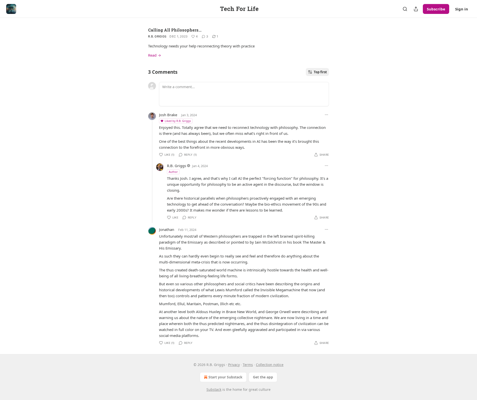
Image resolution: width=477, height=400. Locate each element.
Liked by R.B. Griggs (178, 121)
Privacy (234, 364)
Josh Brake (168, 114)
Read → (154, 55)
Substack (213, 389)
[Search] (405, 9)
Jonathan (166, 229)
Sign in (461, 8)
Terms (248, 364)
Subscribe (436, 8)
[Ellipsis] (326, 115)
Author (173, 172)
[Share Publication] (416, 9)
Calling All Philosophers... (174, 30)
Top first (320, 72)
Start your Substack (225, 377)
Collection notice (269, 364)
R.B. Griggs (157, 36)
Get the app (263, 377)
